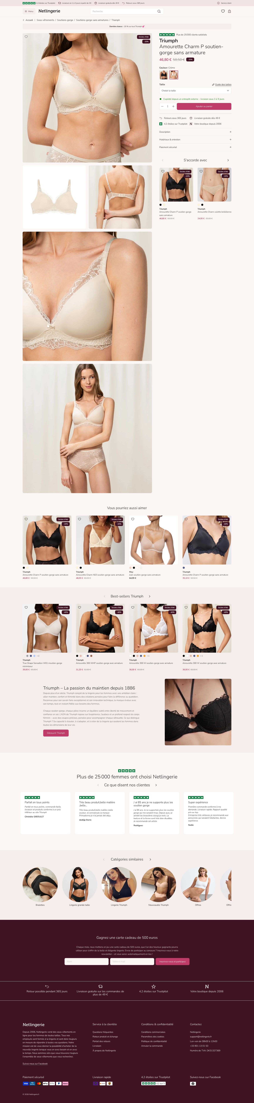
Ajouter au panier (204, 106)
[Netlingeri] (49, 11)
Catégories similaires (127, 859)
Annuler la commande (152, 1045)
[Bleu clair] (34, 656)
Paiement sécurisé (168, 147)
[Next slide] (156, 785)
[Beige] (81, 656)
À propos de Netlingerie (104, 1050)
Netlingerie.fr (34, 1094)
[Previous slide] (98, 785)
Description (164, 131)
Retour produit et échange (105, 1036)
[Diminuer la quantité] (162, 106)
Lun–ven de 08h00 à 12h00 (203, 1041)
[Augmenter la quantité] (173, 106)
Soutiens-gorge (65, 20)
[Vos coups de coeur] (223, 11)
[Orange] (144, 656)
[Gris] (27, 656)
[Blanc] (137, 568)
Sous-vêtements (45, 20)
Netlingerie (195, 1032)
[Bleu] (184, 568)
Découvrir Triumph (56, 733)
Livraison (97, 1045)
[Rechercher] (159, 11)
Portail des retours (101, 1041)
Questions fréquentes (103, 1032)
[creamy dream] (173, 75)
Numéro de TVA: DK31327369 (205, 1050)
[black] (163, 75)
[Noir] (160, 205)
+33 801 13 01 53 (199, 1045)
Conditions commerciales (153, 1032)
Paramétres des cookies (152, 1036)
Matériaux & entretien (169, 139)
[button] (127, 11)
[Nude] (130, 568)
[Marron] (91, 656)
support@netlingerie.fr (201, 1036)
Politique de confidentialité (154, 1041)
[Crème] (164, 205)
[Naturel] (141, 568)
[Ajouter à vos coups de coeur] (26, 36)
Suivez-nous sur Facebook (35, 1063)
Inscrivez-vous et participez (172, 961)
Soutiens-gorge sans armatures (92, 20)
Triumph (115, 20)
